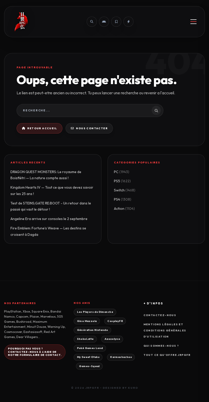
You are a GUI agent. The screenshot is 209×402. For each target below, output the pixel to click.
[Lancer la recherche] (156, 110)
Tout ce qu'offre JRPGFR (167, 355)
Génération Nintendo (92, 330)
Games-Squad (89, 366)
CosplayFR (115, 321)
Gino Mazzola (87, 321)
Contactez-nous (159, 315)
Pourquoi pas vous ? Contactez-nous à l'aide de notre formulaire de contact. (34, 352)
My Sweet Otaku (88, 357)
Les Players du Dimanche (95, 312)
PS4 (122, 199)
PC (121, 172)
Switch (124, 190)
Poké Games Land (90, 348)
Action (124, 208)
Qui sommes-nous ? (161, 345)
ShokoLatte (85, 339)
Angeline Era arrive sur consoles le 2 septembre (48, 218)
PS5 (122, 181)
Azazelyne (112, 339)
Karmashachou (121, 357)
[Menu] (193, 21)
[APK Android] (104, 22)
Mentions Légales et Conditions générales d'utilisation (164, 330)
